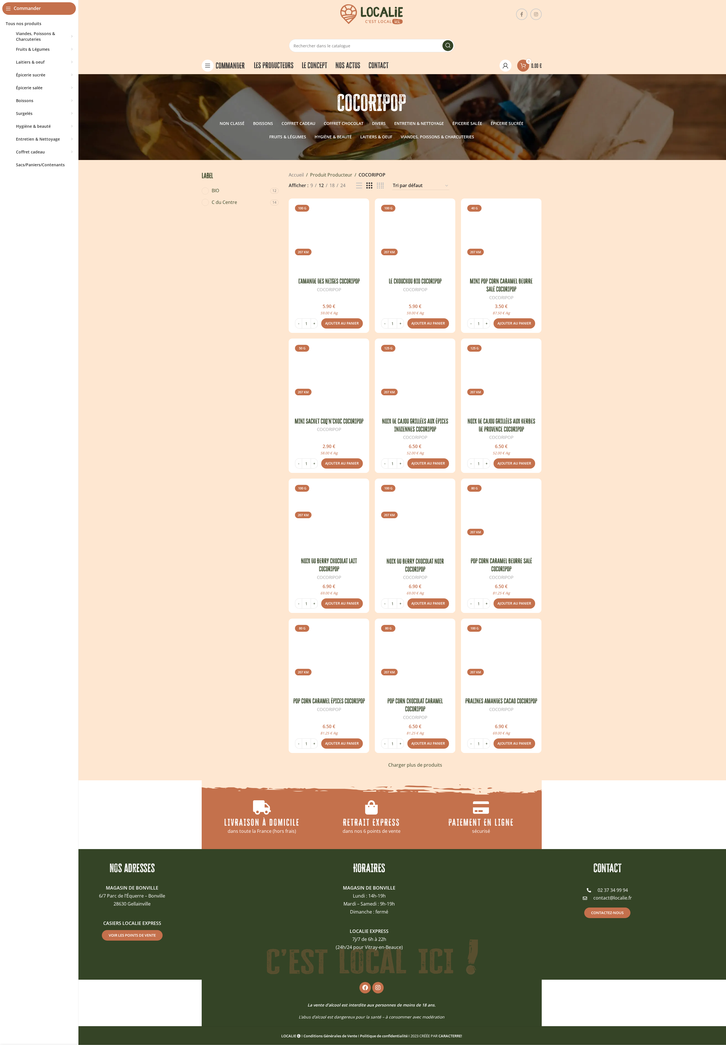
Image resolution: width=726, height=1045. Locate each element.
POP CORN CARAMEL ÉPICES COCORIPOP (329, 700)
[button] (342, 323)
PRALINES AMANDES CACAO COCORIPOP (501, 700)
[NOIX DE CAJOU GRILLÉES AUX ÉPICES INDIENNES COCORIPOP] (415, 379)
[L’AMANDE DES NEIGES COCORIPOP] (329, 239)
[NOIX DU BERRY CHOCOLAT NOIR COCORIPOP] (415, 519)
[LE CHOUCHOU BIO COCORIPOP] (415, 239)
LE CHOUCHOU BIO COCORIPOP (415, 281)
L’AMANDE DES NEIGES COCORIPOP (329, 281)
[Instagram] (378, 987)
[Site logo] (371, 14)
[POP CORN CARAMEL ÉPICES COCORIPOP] (329, 659)
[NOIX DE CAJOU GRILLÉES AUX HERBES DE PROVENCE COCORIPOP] (501, 379)
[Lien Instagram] (536, 14)
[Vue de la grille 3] (369, 186)
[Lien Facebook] (521, 14)
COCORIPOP (329, 289)
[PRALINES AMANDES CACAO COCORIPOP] (501, 659)
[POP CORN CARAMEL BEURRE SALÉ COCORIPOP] (501, 519)
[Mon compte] (505, 65)
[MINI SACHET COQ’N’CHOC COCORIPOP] (329, 379)
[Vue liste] (359, 186)
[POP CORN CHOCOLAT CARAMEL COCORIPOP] (415, 659)
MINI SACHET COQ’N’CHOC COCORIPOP (329, 421)
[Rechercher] (447, 45)
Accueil (296, 175)
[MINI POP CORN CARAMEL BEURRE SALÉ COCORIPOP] (501, 239)
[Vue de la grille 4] (380, 186)
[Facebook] (365, 987)
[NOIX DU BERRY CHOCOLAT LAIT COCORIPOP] (329, 519)
